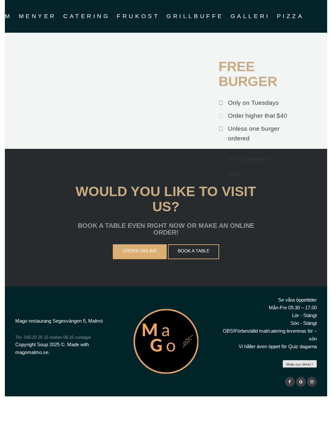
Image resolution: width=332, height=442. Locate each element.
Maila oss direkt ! (299, 364)
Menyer (37, 16)
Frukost (138, 16)
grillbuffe (195, 16)
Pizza (290, 16)
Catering (86, 16)
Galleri (250, 16)
